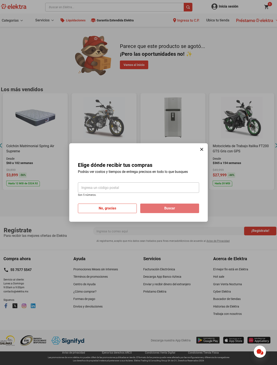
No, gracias (107, 208)
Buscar (169, 208)
